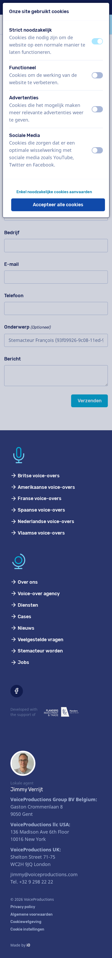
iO (28, 945)
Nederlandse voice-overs (45, 521)
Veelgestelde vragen (40, 640)
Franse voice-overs (39, 498)
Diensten (27, 605)
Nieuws (25, 628)
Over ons (27, 582)
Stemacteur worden (40, 651)
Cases (24, 616)
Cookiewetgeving (25, 922)
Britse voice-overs (38, 476)
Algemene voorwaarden (31, 914)
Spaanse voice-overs (41, 510)
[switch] (97, 41)
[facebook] (16, 691)
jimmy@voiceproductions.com (44, 874)
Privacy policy (22, 907)
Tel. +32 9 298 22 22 (31, 882)
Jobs (23, 662)
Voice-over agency (38, 593)
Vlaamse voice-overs (41, 533)
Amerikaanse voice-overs (46, 487)
